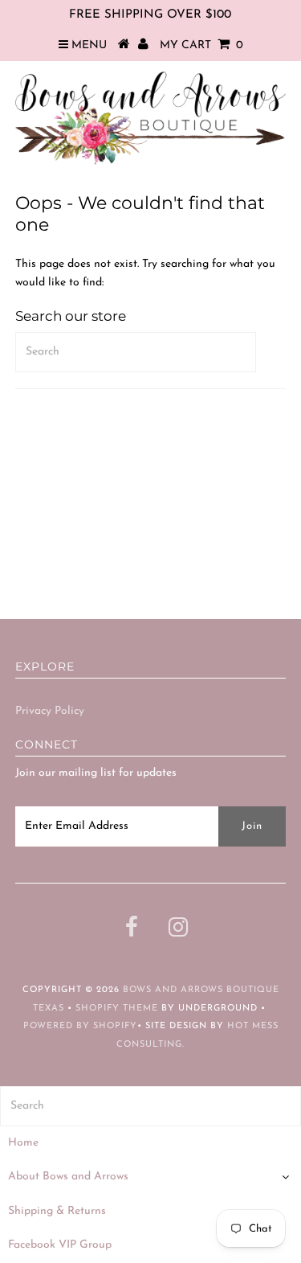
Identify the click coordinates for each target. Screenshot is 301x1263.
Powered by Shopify (80, 1026)
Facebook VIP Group (60, 1245)
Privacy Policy (49, 711)
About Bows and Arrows (68, 1177)
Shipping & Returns (57, 1211)
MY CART (201, 45)
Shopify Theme (116, 1008)
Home (23, 1143)
